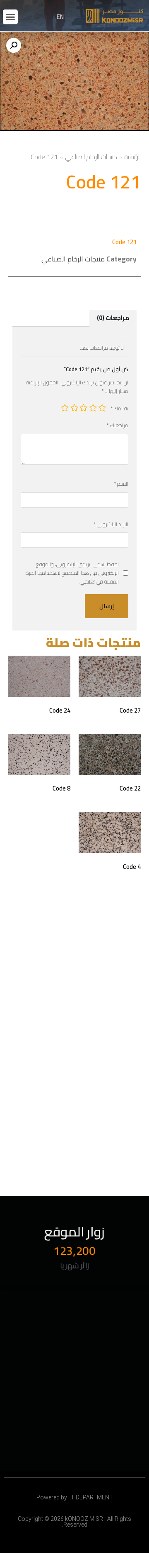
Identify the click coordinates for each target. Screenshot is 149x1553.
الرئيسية (133, 157)
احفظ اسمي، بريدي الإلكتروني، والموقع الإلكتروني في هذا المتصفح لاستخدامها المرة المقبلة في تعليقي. (72, 573)
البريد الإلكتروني (111, 524)
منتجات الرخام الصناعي (91, 157)
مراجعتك (117, 425)
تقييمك (119, 408)
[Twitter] (20, 1326)
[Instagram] (37, 1338)
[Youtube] (37, 1326)
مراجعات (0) (113, 318)
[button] (10, 16)
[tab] (113, 318)
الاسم (121, 484)
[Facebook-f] (54, 1326)
